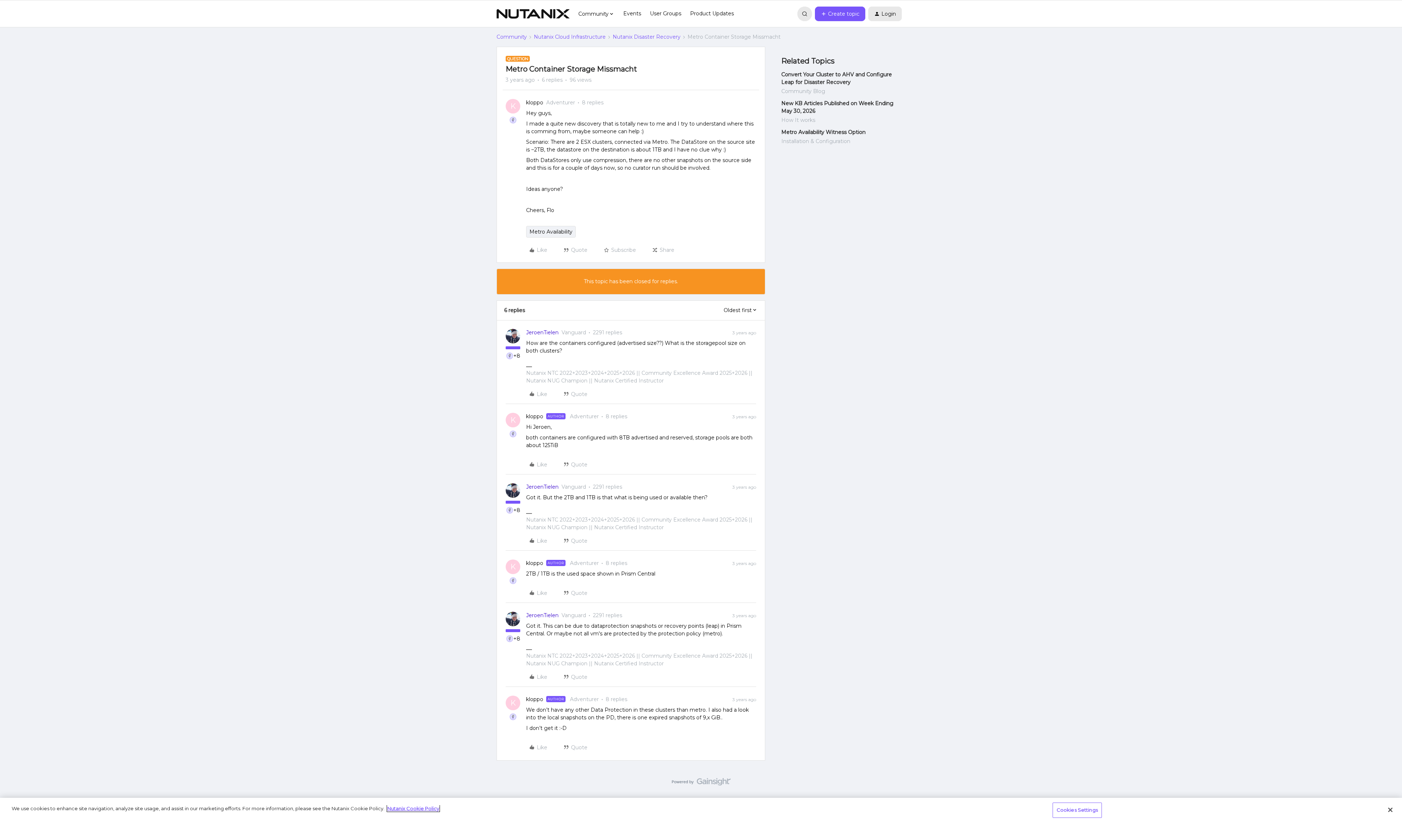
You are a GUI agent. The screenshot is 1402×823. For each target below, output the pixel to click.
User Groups (665, 13)
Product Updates (712, 13)
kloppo (534, 102)
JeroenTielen (542, 332)
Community (512, 37)
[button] (840, 14)
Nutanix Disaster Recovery (647, 37)
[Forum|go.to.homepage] (533, 14)
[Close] (1390, 810)
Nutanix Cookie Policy (413, 808)
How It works (798, 120)
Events (632, 13)
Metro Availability (550, 231)
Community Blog (803, 91)
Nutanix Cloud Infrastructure (570, 37)
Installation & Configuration (815, 141)
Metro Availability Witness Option (823, 132)
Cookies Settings (1077, 810)
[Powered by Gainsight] (701, 783)
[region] (701, 810)
